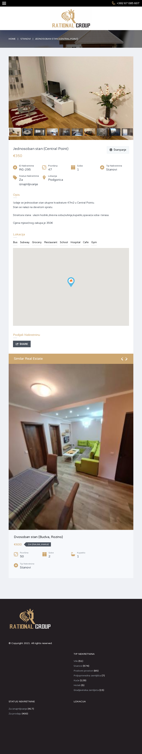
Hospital (75, 242)
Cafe (86, 242)
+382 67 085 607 (128, 3)
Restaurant (50, 242)
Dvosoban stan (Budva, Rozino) (38, 537)
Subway (24, 242)
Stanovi (25, 39)
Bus (15, 242)
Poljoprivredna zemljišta (87, 675)
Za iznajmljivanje (18, 708)
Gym (94, 242)
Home (12, 39)
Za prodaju (15, 713)
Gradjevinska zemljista (86, 690)
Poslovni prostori (83, 670)
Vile (76, 661)
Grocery (37, 242)
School (64, 242)
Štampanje (119, 149)
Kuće (76, 680)
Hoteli (77, 685)
